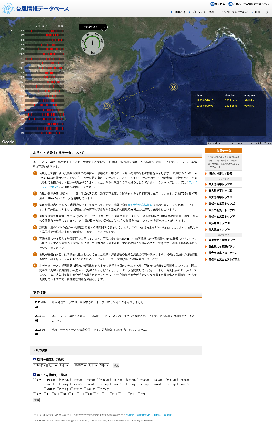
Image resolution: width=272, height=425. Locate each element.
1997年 (64, 380)
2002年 (131, 380)
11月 (134, 394)
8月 (107, 394)
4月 (74, 394)
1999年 (91, 380)
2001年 (118, 380)
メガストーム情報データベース (251, 3)
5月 (82, 394)
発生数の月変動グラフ (222, 240)
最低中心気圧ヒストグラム (224, 259)
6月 (90, 394)
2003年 (144, 380)
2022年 (104, 389)
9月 (115, 394)
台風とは (180, 12)
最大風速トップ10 (219, 229)
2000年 (104, 380)
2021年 (91, 389)
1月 (49, 394)
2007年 (51, 384)
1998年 (78, 380)
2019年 (64, 389)
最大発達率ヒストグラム (223, 252)
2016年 (171, 384)
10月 (124, 394)
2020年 (78, 389)
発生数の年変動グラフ (222, 246)
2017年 (185, 384)
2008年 (64, 384)
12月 (143, 394)
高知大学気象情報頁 (140, 204)
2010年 (91, 384)
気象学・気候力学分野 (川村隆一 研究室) (149, 415)
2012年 (118, 384)
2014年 (144, 384)
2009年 (78, 384)
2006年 (185, 380)
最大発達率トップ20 (220, 190)
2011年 (104, 384)
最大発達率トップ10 (220, 184)
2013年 (131, 384)
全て (38, 380)
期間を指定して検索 (220, 173)
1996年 (51, 380)
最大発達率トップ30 (220, 197)
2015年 (158, 384)
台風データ (262, 12)
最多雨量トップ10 (219, 223)
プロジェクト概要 (203, 12)
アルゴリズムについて (234, 12)
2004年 (158, 380)
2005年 (171, 380)
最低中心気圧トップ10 (222, 203)
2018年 (51, 389)
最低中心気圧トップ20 (222, 210)
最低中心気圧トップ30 (222, 216)
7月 (98, 394)
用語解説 (220, 3)
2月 (57, 394)
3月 (65, 394)
